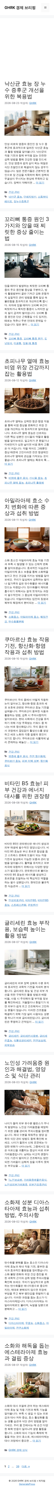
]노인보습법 (15, 1179)
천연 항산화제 (37, 756)
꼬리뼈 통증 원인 (33, 338)
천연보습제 (39, 1040)
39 (17, 1466)
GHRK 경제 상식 (18, 1450)
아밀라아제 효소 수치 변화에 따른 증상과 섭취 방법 (27, 506)
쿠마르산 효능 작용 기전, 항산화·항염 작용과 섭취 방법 (27, 645)
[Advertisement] (27, 51)
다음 (26, 1466)
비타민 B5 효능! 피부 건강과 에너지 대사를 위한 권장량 (27, 789)
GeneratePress (27, 1484)
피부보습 (9, 1045)
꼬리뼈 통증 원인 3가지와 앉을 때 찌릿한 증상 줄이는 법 (26, 228)
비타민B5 (30, 900)
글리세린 (14, 1035)
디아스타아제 (16, 1323)
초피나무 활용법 (34, 482)
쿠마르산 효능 (12, 760)
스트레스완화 (18, 904)
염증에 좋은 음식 (18, 756)
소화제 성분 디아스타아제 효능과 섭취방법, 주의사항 (27, 1208)
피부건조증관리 (38, 1184)
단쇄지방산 (30, 196)
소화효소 (14, 616)
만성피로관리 (16, 900)
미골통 (17, 343)
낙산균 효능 (15, 196)
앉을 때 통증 (30, 343)
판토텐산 (33, 904)
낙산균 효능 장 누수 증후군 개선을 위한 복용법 (25, 89)
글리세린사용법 (29, 1035)
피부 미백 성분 (30, 760)
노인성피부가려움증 (15, 1184)
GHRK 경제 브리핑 (20, 7)
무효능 (29, 1323)
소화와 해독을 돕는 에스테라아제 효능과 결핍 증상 (27, 1351)
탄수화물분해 (16, 621)
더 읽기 (40, 182)
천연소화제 (22, 1327)
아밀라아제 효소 (29, 616)
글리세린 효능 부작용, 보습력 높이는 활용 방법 (27, 929)
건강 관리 (14, 192)
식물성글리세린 (23, 1040)
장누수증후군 (21, 201)
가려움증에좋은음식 (35, 1179)
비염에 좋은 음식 (18, 478)
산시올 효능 (36, 478)
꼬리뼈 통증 (15, 338)
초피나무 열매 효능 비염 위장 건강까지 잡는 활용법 (27, 367)
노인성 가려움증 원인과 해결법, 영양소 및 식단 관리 (27, 1069)
